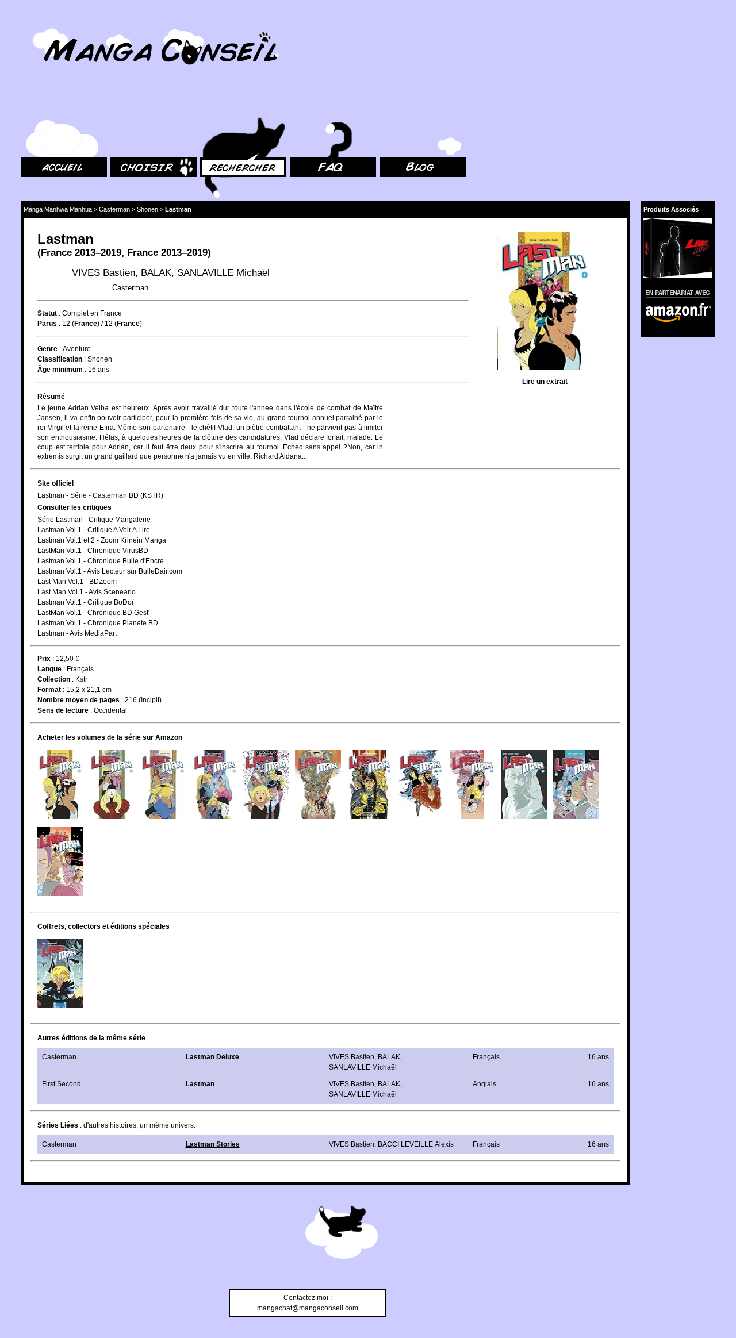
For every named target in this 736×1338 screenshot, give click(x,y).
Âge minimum (60, 370)
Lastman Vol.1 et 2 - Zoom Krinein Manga (101, 540)
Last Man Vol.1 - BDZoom (77, 582)
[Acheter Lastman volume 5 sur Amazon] (266, 784)
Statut (47, 313)
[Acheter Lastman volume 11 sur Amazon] (576, 784)
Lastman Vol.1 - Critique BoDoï (85, 602)
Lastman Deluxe (212, 1057)
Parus (47, 324)
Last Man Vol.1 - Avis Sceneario (86, 592)
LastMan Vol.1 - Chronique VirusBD (92, 551)
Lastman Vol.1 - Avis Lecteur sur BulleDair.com (109, 571)
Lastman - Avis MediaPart (77, 633)
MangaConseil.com (52, 24)
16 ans (98, 370)
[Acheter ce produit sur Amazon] (60, 973)
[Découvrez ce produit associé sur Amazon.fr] (677, 248)
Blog (386, 103)
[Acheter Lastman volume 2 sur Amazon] (112, 784)
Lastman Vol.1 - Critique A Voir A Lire (93, 530)
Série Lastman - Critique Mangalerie (94, 520)
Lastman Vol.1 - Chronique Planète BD (97, 623)
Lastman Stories (213, 1144)
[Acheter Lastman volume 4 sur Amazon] (215, 784)
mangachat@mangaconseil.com (307, 1308)
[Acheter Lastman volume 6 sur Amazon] (318, 784)
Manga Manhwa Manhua (58, 209)
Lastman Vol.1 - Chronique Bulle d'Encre (100, 561)
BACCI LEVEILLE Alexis (416, 1144)
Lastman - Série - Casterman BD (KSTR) (100, 495)
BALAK (156, 272)
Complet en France (92, 313)
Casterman (114, 209)
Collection (53, 679)
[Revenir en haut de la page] (341, 1234)
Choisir (121, 103)
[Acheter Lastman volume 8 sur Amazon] (421, 784)
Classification (59, 359)
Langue (49, 669)
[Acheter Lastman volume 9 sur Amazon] (473, 784)
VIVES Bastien (103, 272)
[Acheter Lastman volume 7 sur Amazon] (370, 784)
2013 (85, 252)
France (56, 252)
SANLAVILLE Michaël (223, 272)
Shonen (147, 209)
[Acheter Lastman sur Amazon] (545, 302)
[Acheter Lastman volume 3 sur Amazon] (163, 784)
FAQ (296, 103)
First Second (61, 1084)
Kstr (81, 679)
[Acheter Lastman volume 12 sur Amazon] (60, 861)
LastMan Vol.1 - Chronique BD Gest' (93, 613)
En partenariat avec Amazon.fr (673, 292)
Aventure (77, 349)
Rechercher (218, 103)
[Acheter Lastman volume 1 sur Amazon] (60, 784)
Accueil (32, 103)
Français (80, 669)
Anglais (484, 1084)
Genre (47, 349)
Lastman (200, 1084)
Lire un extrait (545, 382)
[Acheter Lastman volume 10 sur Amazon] (524, 784)
